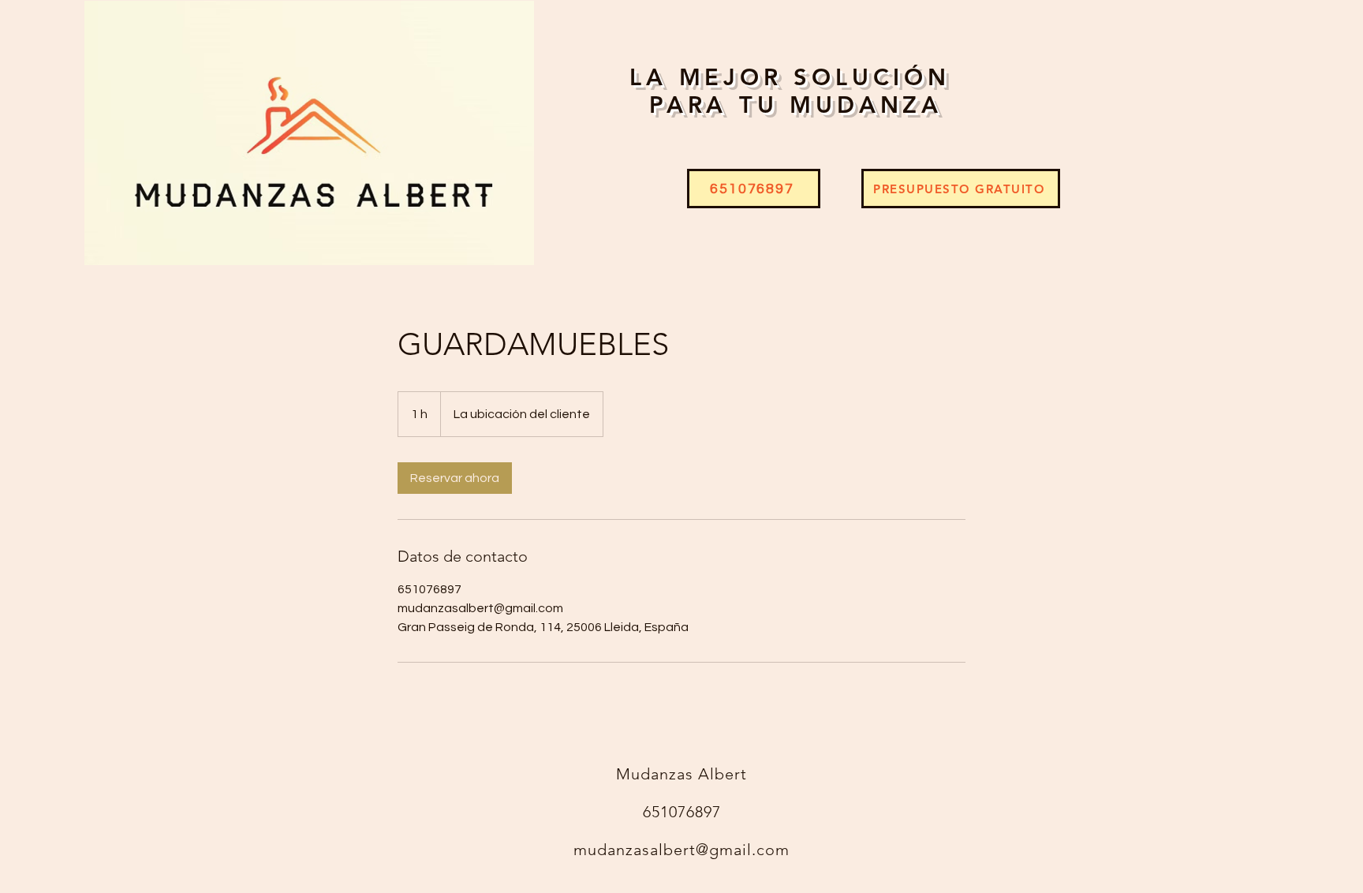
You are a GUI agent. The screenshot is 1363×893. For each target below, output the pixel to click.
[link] (455, 478)
